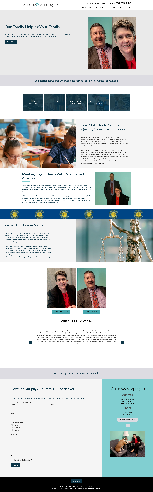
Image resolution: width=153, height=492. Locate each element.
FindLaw (99, 488)
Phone (13, 413)
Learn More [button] (11, 42)
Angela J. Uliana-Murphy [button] (61, 312)
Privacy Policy (69, 488)
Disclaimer (14, 456)
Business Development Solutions (84, 488)
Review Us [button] (76, 481)
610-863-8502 (123, 3)
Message (14, 434)
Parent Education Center (114, 7)
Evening (16, 430)
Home (78, 7)
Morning (16, 425)
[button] (30, 342)
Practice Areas (98, 7)
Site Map (61, 488)
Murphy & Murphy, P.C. (72, 486)
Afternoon (16, 427)
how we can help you (97, 163)
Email (53, 404)
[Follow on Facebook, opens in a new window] (128, 425)
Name (13, 404)
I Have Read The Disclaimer (22, 460)
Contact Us (127, 7)
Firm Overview (86, 7)
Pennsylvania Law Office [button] (127, 419)
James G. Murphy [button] (91, 312)
